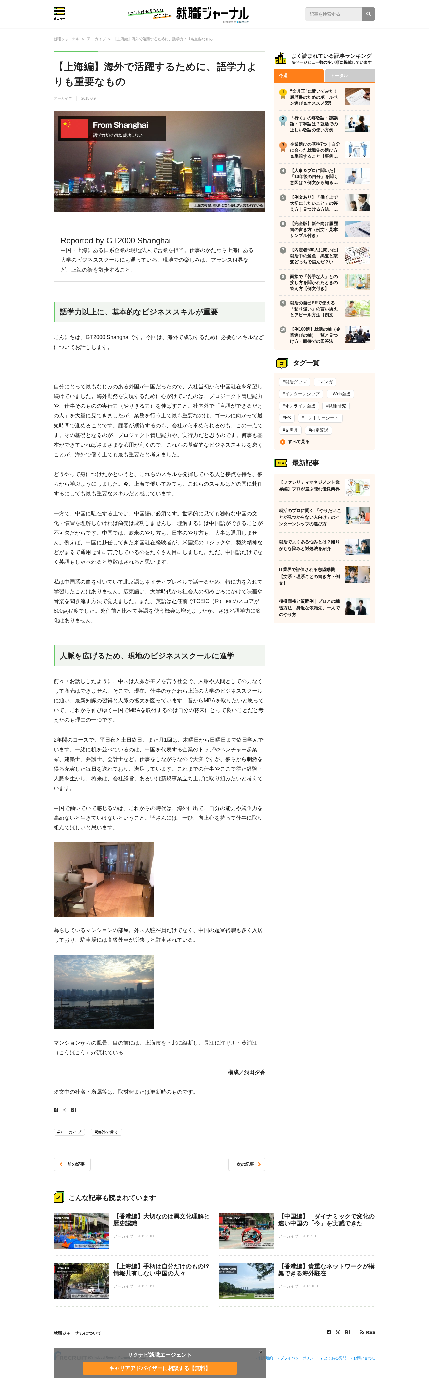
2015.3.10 (145, 1236)
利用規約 (265, 1358)
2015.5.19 (145, 1286)
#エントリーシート (320, 417)
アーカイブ (63, 98)
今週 (283, 75)
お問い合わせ (364, 1358)
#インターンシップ (301, 393)
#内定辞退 (318, 430)
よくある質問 (335, 1358)
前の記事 (76, 1164)
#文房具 (290, 430)
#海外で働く (107, 1132)
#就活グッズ (295, 381)
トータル (339, 75)
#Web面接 (340, 393)
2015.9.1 (309, 1236)
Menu (59, 13)
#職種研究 (336, 405)
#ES (287, 417)
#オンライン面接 (299, 405)
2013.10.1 (310, 1286)
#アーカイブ (69, 1132)
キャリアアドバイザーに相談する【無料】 (160, 1368)
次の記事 (245, 1164)
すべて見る (299, 441)
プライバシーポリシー (298, 1358)
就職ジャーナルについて (78, 1333)
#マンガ (325, 381)
